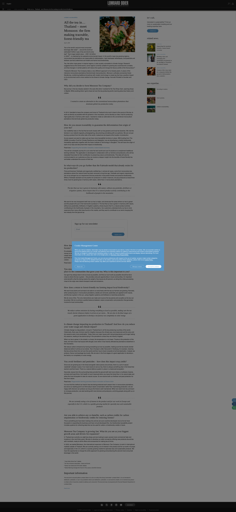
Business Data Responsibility (119, 255)
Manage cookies (137, 266)
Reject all (79, 266)
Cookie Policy (149, 260)
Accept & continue (153, 266)
